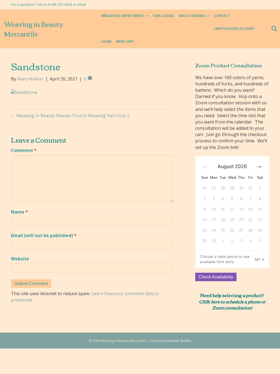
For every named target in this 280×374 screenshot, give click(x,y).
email (81, 4)
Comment (24, 150)
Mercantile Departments (122, 15)
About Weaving (192, 15)
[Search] (272, 28)
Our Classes (163, 15)
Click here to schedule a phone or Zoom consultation (232, 304)
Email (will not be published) (44, 235)
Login (106, 41)
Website (20, 259)
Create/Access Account (234, 28)
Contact (222, 15)
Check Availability (216, 277)
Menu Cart (125, 41)
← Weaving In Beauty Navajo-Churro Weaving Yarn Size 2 (70, 116)
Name (19, 212)
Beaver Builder (180, 340)
